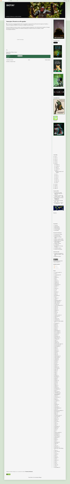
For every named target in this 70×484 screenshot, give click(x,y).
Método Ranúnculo (57, 227)
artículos (55, 288)
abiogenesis (56, 277)
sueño (55, 455)
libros (55, 398)
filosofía (55, 362)
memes (55, 405)
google (55, 371)
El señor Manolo (56, 346)
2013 (55, 162)
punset (55, 438)
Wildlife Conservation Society (28, 25)
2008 (55, 188)
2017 (55, 156)
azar (55, 290)
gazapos (55, 369)
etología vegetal (56, 357)
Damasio (55, 324)
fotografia (55, 364)
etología (55, 354)
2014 (55, 160)
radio (55, 440)
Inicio (29, 59)
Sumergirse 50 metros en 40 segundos (16, 21)
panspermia (56, 427)
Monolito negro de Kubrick (58, 410)
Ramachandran (56, 442)
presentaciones (56, 433)
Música (55, 412)
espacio (55, 353)
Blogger (40, 477)
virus (55, 466)
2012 (55, 163)
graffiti (55, 374)
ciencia (55, 312)
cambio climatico (56, 301)
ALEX (55, 279)
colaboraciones (56, 316)
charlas (55, 308)
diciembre (57, 164)
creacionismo (56, 319)
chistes (55, 311)
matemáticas (56, 404)
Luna (55, 401)
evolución (55, 358)
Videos (17, 57)
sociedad (55, 453)
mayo (56, 176)
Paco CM (11, 52)
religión (55, 443)
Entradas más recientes (10, 59)
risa (54, 444)
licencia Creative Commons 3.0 (58, 261)
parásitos (55, 428)
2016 (55, 157)
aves (10, 57)
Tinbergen (55, 457)
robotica (55, 445)
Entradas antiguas (47, 59)
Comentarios (57, 267)
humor (55, 382)
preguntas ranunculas (57, 432)
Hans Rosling (56, 376)
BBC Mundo (8, 53)
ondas (55, 422)
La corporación (56, 244)
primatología (56, 434)
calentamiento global (57, 300)
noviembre (57, 166)
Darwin (55, 325)
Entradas (56, 266)
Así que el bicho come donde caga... (58, 201)
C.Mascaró (55, 297)
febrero (56, 181)
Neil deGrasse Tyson (57, 415)
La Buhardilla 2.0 (56, 392)
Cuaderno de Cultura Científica (58, 321)
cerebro (55, 306)
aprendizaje (56, 285)
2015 (55, 159)
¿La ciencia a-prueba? (57, 272)
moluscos (55, 409)
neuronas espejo (56, 416)
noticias (55, 417)
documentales (56, 336)
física (55, 363)
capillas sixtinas (56, 302)
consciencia (56, 318)
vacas (55, 461)
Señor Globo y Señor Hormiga (58, 448)
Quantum (55, 439)
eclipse (55, 340)
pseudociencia (56, 437)
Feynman (55, 360)
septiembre (57, 168)
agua (55, 278)
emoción (55, 348)
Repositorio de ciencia (57, 256)
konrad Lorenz (56, 391)
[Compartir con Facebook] (20, 55)
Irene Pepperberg (56, 388)
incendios (55, 386)
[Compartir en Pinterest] (21, 55)
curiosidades (56, 323)
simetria (55, 450)
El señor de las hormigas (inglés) (57, 237)
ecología (55, 341)
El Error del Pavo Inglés (57, 343)
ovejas (55, 425)
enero (56, 182)
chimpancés (56, 310)
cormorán (14, 23)
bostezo (55, 294)
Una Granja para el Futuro (58, 234)
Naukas (55, 414)
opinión (55, 423)
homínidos (55, 380)
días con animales (56, 332)
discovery (55, 335)
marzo (56, 179)
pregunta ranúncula (12, 29)
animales (55, 283)
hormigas (55, 381)
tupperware (56, 460)
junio (56, 175)
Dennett (55, 329)
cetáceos (55, 307)
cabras (55, 299)
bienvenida (55, 291)
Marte (55, 403)
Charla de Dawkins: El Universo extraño (57, 242)
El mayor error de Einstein (58, 249)
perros (55, 429)
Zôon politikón (56, 230)
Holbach (55, 379)
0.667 (55, 273)
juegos (55, 390)
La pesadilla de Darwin (57, 247)
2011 (55, 184)
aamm (55, 276)
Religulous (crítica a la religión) (59, 240)
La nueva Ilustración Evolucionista (57, 394)
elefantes (55, 347)
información (56, 387)
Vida (55, 463)
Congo (55, 317)
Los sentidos (56, 400)
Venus (55, 462)
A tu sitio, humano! (57, 229)
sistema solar (56, 451)
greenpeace (56, 375)
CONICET (15, 25)
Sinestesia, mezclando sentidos (58, 238)
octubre (56, 167)
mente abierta (56, 406)
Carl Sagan (56, 304)
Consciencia (56, 225)
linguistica (55, 399)
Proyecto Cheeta (56, 436)
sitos (55, 452)
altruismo (55, 280)
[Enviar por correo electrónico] (18, 55)
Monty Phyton (56, 411)
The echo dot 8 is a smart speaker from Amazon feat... (58, 193)
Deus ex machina (56, 331)
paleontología (56, 426)
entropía (55, 352)
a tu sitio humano (56, 274)
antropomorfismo (56, 284)
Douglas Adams (56, 337)
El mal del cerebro (57, 345)
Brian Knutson (56, 295)
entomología (56, 351)
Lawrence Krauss (56, 397)
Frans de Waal (56, 368)
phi (54, 431)
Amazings (55, 282)
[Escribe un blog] (19, 55)
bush (55, 296)
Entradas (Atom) (12, 61)
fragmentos (56, 366)
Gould (55, 373)
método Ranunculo (13, 57)
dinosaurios (56, 334)
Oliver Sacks (56, 421)
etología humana (56, 356)
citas (55, 313)
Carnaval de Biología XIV (58, 305)
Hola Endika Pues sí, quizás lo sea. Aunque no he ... (58, 203)
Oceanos (55, 420)
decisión (55, 328)
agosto (56, 170)
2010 (55, 185)
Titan (55, 458)
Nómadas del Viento (57, 235)
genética (55, 370)
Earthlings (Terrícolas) (57, 243)
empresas (55, 349)
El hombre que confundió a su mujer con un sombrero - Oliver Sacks (59, 254)
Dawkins (55, 326)
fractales (55, 365)
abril (56, 178)
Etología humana (56, 226)
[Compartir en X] (19, 55)
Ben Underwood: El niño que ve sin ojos (58, 246)
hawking (55, 377)
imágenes (55, 385)
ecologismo (56, 342)
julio (56, 174)
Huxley (55, 384)
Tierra (55, 456)
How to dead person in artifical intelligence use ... (58, 198)
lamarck (55, 395)
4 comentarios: (14, 55)
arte (54, 287)
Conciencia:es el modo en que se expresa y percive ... (58, 196)
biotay (55, 293)
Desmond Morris (56, 330)
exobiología (56, 359)
